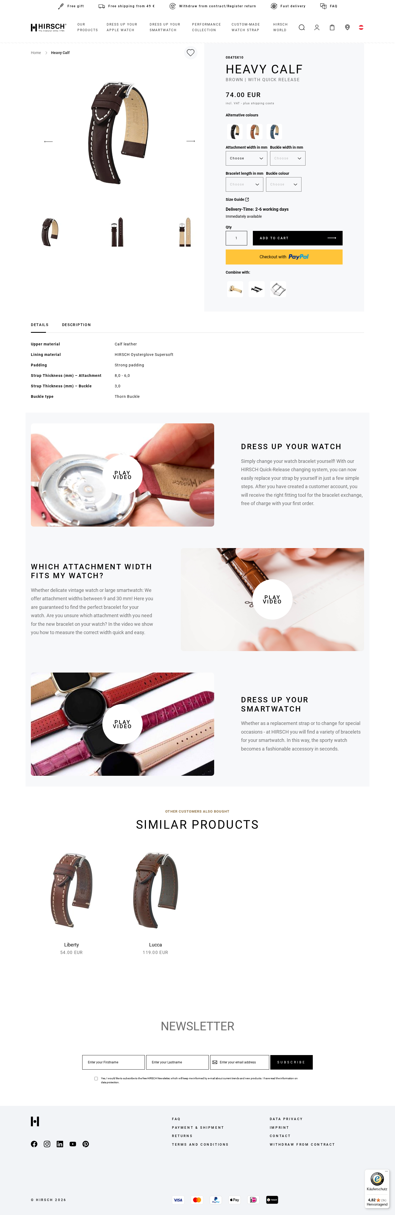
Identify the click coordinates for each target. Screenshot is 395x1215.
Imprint (279, 1128)
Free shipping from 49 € (131, 6)
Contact (280, 1136)
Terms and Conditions (200, 1144)
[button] (44, 141)
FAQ (333, 6)
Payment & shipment (198, 1128)
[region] (284, 133)
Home (36, 53)
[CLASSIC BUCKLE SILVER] (278, 289)
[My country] (361, 27)
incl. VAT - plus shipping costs (250, 103)
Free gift (75, 6)
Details (40, 325)
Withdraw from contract (302, 1144)
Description (76, 325)
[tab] (40, 324)
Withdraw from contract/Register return (217, 6)
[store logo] (48, 27)
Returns (182, 1136)
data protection (110, 1082)
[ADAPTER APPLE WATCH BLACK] (256, 289)
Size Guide (235, 199)
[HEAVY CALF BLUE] (274, 132)
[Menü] (386, 1172)
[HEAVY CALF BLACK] (235, 132)
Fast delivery (293, 6)
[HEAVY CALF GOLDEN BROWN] (254, 132)
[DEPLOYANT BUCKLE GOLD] (235, 289)
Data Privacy (286, 1119)
